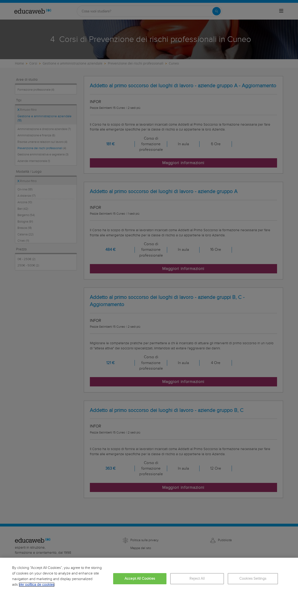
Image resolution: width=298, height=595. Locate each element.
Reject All (197, 578)
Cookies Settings (253, 578)
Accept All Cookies (140, 578)
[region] (149, 576)
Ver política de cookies (36, 584)
